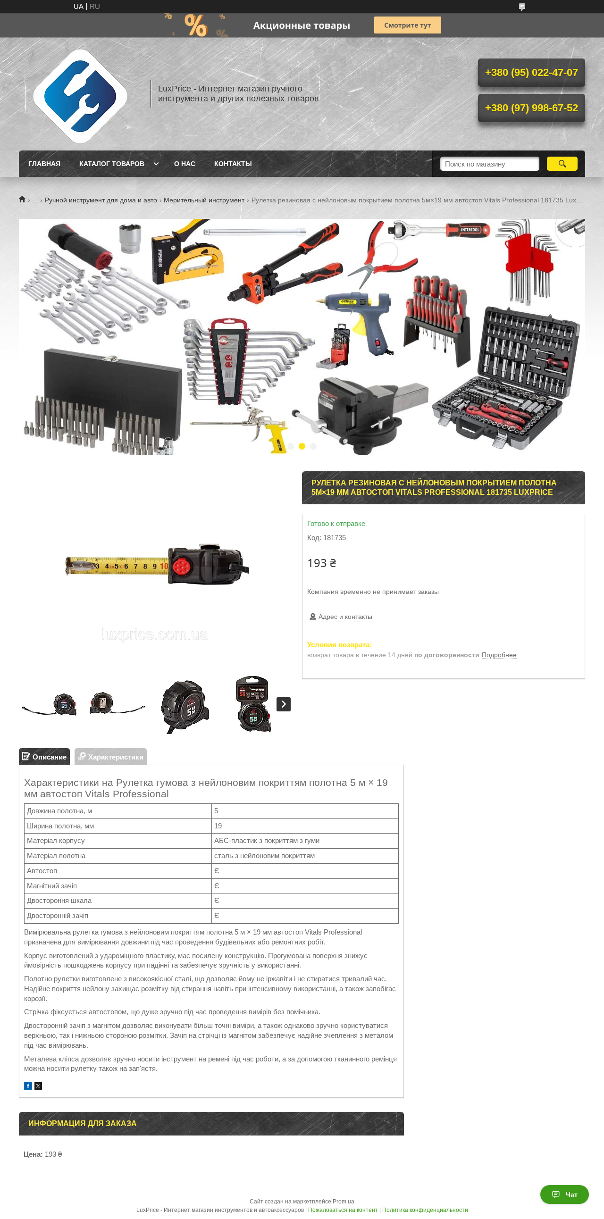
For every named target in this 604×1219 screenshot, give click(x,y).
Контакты (233, 163)
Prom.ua (343, 1201)
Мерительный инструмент (204, 200)
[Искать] (562, 164)
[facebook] (28, 1087)
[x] (38, 1087)
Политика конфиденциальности (425, 1210)
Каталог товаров (111, 163)
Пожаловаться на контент (343, 1210)
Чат (572, 1194)
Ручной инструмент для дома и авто (101, 200)
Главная (44, 163)
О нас (184, 163)
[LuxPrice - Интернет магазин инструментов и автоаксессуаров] (80, 93)
